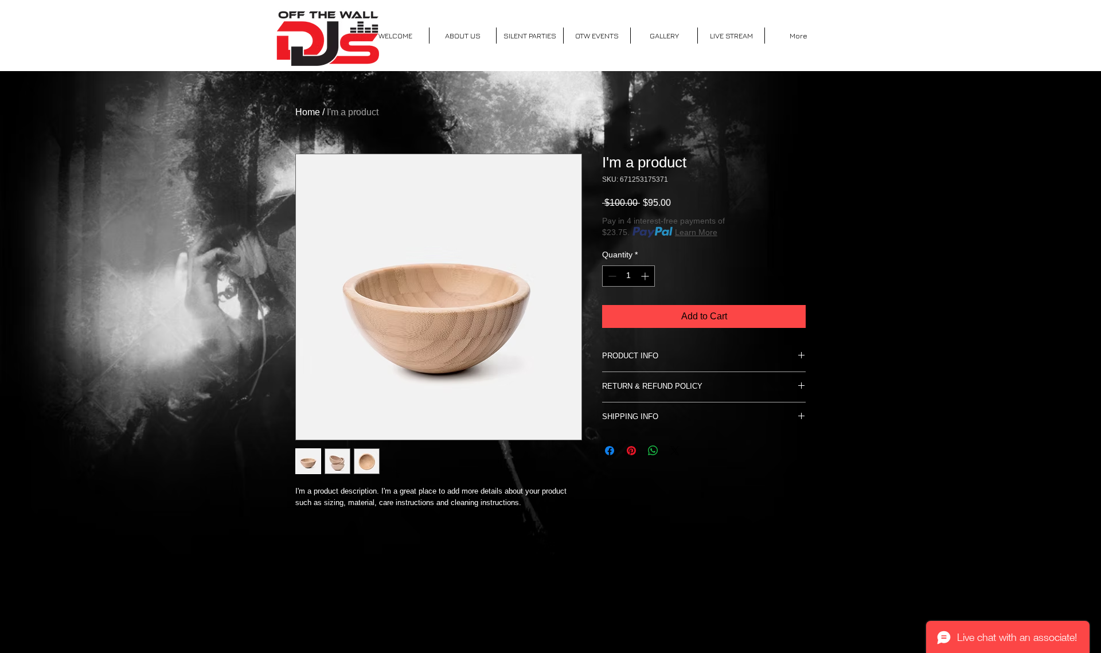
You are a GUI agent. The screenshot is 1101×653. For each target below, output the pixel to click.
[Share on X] (675, 451)
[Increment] (646, 276)
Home (307, 112)
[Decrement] (611, 276)
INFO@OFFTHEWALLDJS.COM (547, 615)
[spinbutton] (628, 276)
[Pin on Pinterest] (631, 451)
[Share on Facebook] (609, 451)
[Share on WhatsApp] (653, 451)
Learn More (696, 232)
